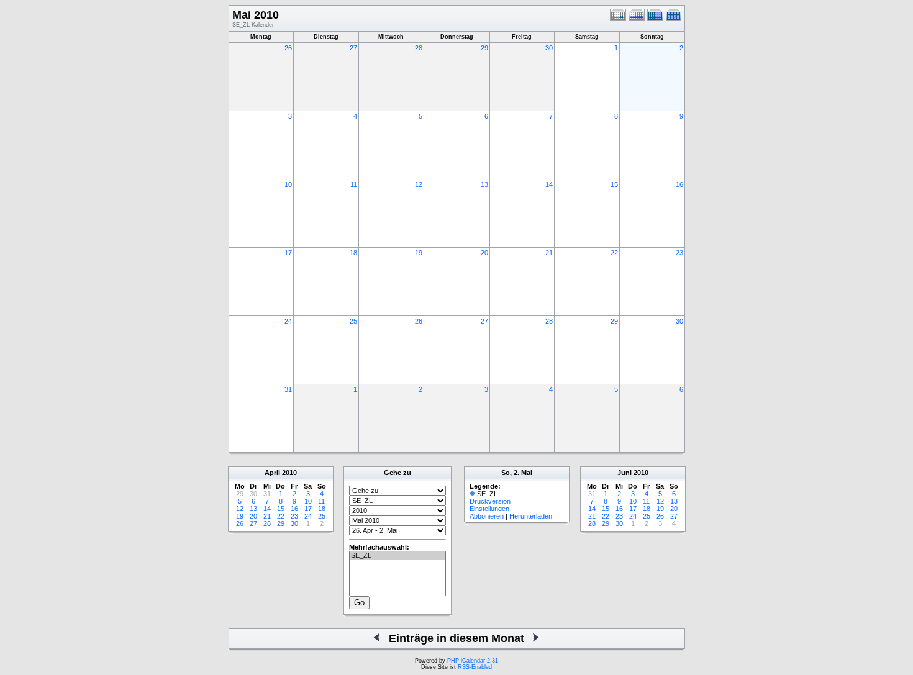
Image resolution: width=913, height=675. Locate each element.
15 (614, 184)
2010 (289, 472)
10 (288, 184)
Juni (624, 472)
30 (549, 48)
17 (288, 252)
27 (353, 48)
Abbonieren (487, 516)
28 (418, 48)
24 (288, 321)
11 (353, 184)
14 (549, 184)
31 (288, 389)
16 (679, 184)
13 (484, 184)
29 (484, 48)
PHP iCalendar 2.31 (472, 661)
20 (484, 252)
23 (679, 252)
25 (353, 321)
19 (418, 252)
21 (549, 252)
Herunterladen (530, 516)
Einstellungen (489, 508)
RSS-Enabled (475, 667)
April (272, 472)
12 (418, 184)
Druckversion (490, 501)
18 (353, 252)
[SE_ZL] (397, 555)
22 (614, 252)
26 (288, 48)
